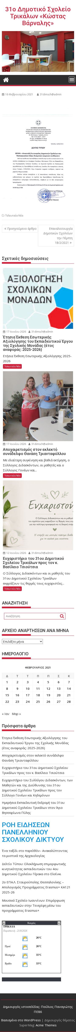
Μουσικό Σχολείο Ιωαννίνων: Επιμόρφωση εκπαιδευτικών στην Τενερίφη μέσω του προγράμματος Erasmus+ (33, 905)
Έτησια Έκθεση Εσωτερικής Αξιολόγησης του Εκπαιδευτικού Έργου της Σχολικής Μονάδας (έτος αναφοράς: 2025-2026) (35, 743)
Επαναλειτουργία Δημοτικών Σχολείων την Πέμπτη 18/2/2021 (58, 236)
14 (69, 688)
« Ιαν (5, 714)
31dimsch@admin (50, 94)
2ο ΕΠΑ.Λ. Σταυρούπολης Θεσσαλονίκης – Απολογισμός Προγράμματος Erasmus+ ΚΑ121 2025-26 (36, 887)
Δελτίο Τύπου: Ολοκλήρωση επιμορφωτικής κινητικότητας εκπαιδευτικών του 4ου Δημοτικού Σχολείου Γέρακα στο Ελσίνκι (34, 869)
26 (48, 701)
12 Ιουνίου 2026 (16, 553)
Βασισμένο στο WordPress (21, 1020)
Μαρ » (16, 714)
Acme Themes (46, 1025)
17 (28, 695)
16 (17, 695)
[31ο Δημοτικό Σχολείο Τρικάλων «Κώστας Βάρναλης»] (6, 79)
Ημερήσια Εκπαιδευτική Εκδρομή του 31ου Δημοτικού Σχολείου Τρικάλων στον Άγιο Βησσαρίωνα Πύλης (33, 807)
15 (7, 695)
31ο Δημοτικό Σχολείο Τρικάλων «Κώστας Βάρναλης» (38, 16)
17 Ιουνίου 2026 (16, 331)
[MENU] (72, 80)
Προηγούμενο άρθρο (22, 229)
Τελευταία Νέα (14, 215)
